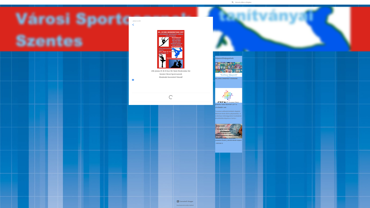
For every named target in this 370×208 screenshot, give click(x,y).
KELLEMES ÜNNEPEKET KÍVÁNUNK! (226, 78)
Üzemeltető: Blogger (186, 201)
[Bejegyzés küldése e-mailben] (133, 80)
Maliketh (191, 205)
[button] (133, 25)
